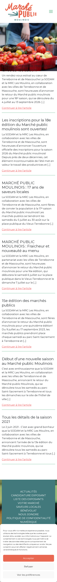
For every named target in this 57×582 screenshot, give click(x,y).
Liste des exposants (28, 499)
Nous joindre (28, 514)
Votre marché (28, 503)
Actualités (28, 491)
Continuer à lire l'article (16, 107)
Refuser (28, 566)
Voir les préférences (28, 574)
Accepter (28, 558)
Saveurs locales (28, 506)
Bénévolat (28, 510)
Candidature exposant (28, 495)
